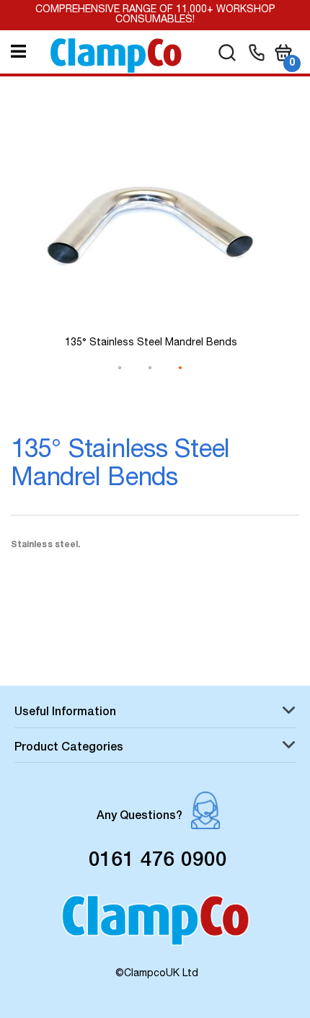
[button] (120, 385)
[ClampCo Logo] (155, 927)
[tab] (155, 714)
